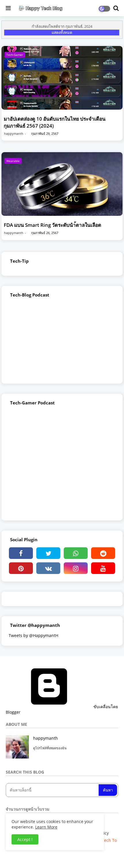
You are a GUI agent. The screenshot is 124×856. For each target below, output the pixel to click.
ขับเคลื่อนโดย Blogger (62, 709)
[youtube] (103, 568)
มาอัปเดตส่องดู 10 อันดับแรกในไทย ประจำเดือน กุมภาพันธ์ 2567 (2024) (55, 122)
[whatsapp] (75, 553)
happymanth (45, 738)
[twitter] (48, 553)
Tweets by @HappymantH (33, 635)
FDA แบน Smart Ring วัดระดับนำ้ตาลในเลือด (52, 225)
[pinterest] (21, 568)
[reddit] (103, 553)
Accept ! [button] (25, 839)
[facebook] (21, 553)
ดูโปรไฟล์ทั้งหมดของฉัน (50, 748)
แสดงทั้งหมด (62, 32)
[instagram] (75, 568)
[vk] (48, 568)
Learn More (46, 827)
